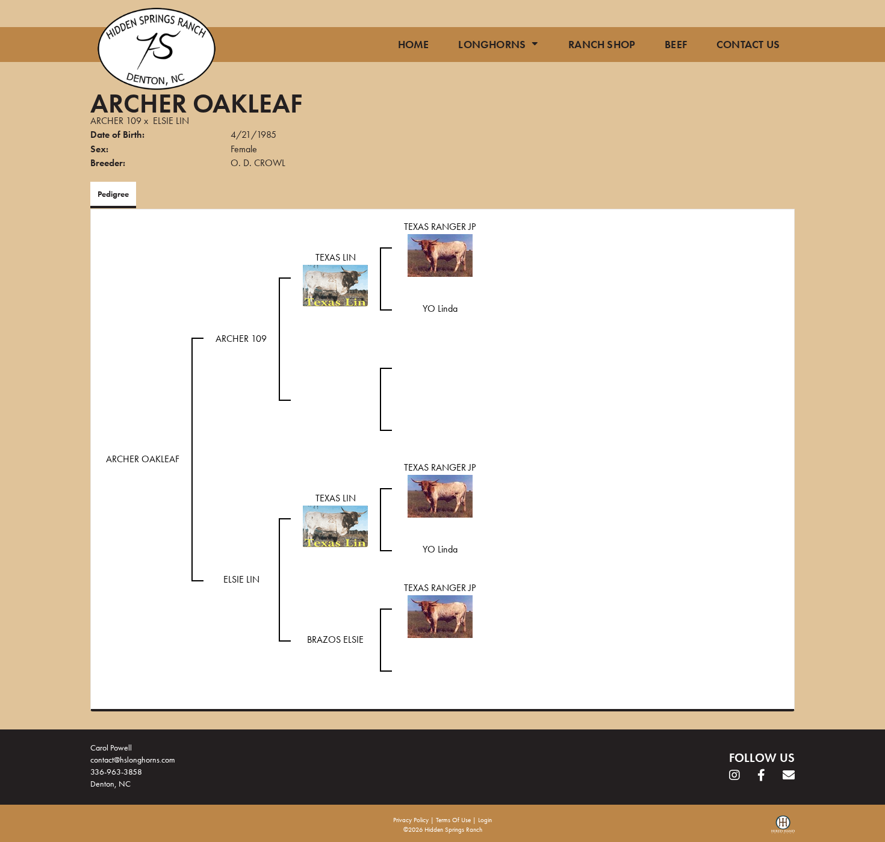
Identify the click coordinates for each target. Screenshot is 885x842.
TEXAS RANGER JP (440, 226)
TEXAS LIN (335, 257)
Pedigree (113, 193)
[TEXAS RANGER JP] (440, 254)
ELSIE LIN (171, 120)
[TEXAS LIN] (335, 284)
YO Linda (440, 308)
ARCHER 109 (115, 120)
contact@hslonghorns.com (132, 759)
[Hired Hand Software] (783, 829)
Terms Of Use (453, 820)
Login (485, 820)
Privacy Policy (411, 820)
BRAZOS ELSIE (335, 639)
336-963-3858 (116, 771)
